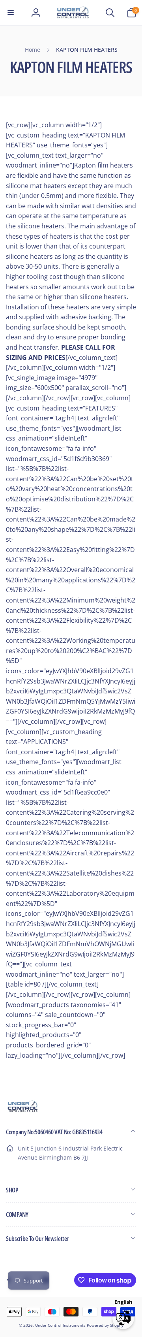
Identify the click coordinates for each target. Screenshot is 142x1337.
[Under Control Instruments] (22, 1111)
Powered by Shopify (105, 1325)
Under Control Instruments (61, 1325)
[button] (10, 12)
